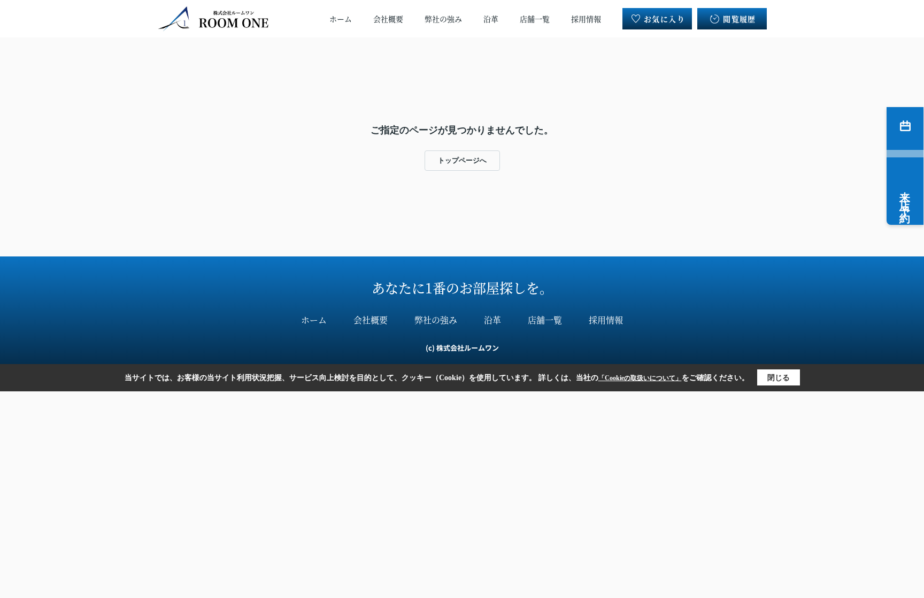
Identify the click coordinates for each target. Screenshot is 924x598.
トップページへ (462, 160)
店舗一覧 (535, 18)
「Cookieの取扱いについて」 (640, 378)
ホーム (340, 18)
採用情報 (586, 18)
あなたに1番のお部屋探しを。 (462, 287)
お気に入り (664, 18)
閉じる (778, 378)
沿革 (490, 18)
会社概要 (388, 18)
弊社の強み (443, 18)
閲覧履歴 (739, 18)
